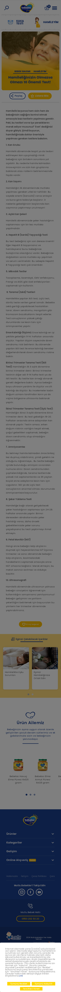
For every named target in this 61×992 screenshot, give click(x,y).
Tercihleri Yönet (31, 988)
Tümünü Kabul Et (43, 983)
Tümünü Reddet (18, 983)
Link (21, 975)
